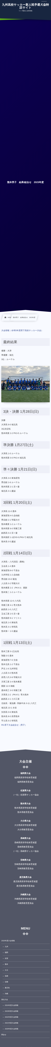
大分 (6, 970)
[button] (44, 3)
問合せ (3, 1035)
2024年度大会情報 (11, 1005)
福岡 (6, 952)
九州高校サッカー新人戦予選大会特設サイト (25, 6)
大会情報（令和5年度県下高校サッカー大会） (22, 330)
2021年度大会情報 (11, 1023)
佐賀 (6, 958)
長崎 (6, 976)
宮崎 (6, 982)
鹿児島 (7, 988)
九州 (6, 947)
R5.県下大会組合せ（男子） (14, 725)
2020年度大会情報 (11, 1029)
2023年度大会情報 (11, 1011)
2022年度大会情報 (11, 1017)
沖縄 (6, 994)
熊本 (6, 964)
